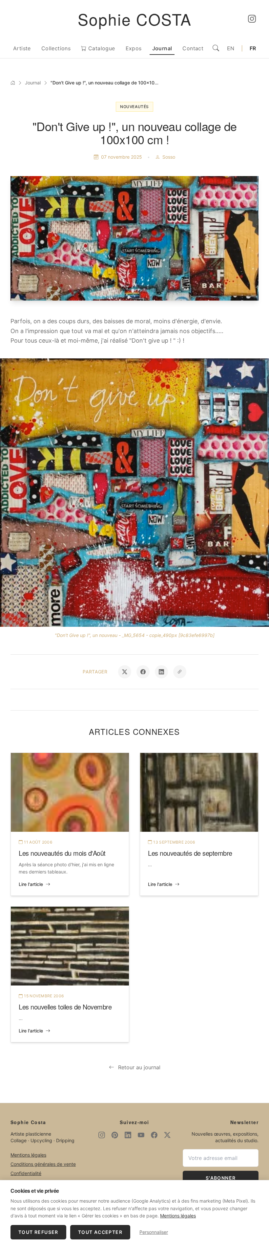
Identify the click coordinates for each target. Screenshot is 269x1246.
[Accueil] (12, 82)
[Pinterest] (115, 1135)
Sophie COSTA (135, 19)
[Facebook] (154, 1135)
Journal (162, 48)
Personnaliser (153, 1232)
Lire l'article (31, 884)
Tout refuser (38, 1232)
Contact (192, 48)
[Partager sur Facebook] (143, 671)
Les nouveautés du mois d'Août (62, 853)
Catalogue (101, 48)
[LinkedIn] (128, 1135)
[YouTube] (141, 1135)
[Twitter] (167, 1135)
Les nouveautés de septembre (190, 853)
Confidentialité (25, 1173)
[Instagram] (252, 19)
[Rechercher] (216, 48)
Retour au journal (139, 1067)
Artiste (22, 48)
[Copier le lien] (179, 671)
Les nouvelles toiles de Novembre (65, 1006)
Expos (134, 48)
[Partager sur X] (124, 671)
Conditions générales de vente (43, 1164)
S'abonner (221, 1178)
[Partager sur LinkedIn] (161, 671)
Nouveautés (134, 106)
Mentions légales (28, 1155)
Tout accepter (100, 1232)
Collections (56, 48)
